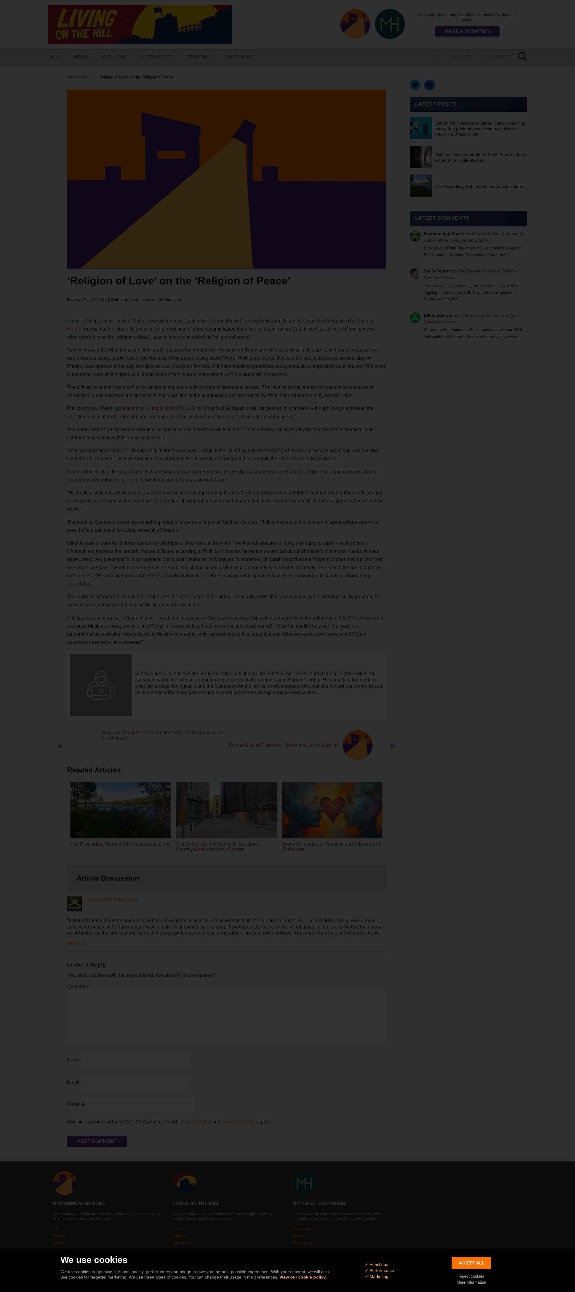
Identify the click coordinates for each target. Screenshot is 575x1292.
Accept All (471, 1263)
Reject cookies (471, 1276)
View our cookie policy (302, 1277)
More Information (471, 1282)
